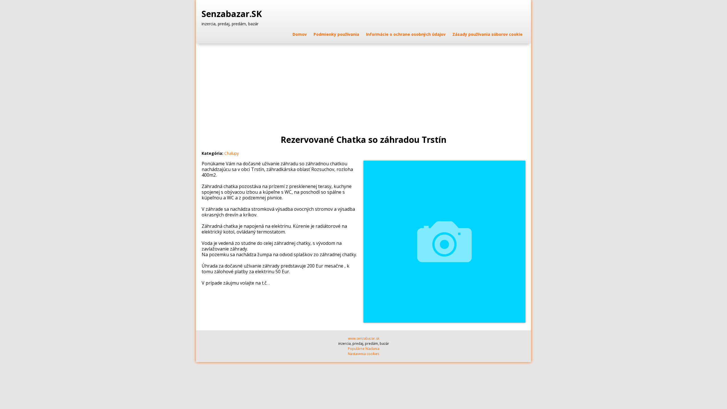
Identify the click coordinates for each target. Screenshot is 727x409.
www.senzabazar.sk (363, 338)
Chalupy (231, 153)
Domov (300, 34)
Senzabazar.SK (233, 14)
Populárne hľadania (363, 348)
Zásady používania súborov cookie (487, 34)
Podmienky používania (336, 34)
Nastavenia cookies (363, 353)
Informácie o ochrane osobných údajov (406, 34)
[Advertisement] (363, 86)
